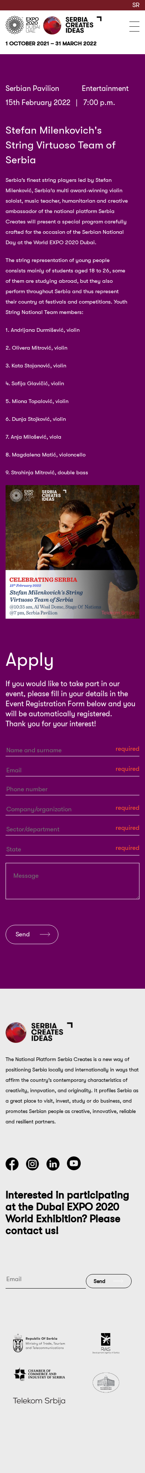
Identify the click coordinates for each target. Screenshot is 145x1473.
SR (135, 5)
